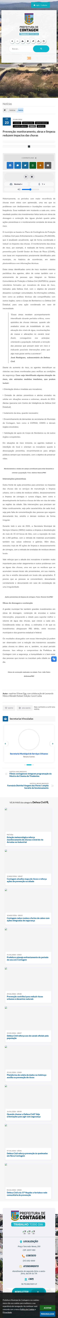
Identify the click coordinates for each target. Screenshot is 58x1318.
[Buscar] (41, 48)
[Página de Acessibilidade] (43, 41)
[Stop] (32, 176)
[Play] (26, 176)
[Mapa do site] (38, 41)
